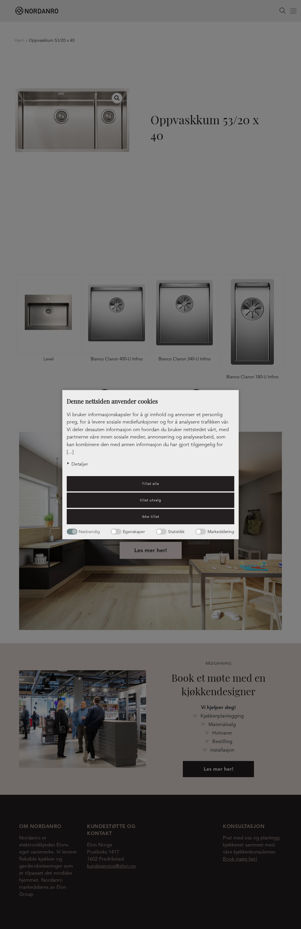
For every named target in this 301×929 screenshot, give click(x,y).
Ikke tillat (150, 516)
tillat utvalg (150, 500)
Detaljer (79, 464)
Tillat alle (150, 483)
